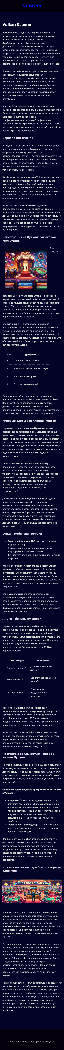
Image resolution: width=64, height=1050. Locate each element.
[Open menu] (4, 6)
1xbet (45, 88)
